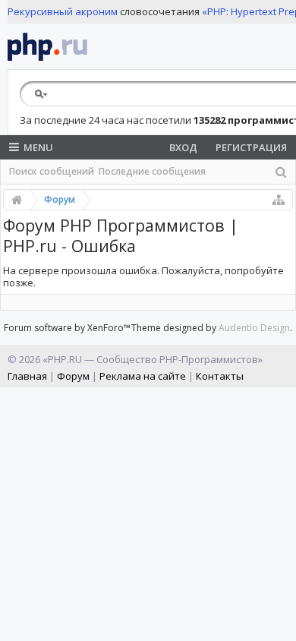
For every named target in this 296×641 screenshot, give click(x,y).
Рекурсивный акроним (63, 11)
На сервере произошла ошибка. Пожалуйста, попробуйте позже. (143, 277)
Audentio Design (254, 327)
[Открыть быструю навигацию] (278, 200)
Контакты (220, 376)
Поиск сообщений (51, 171)
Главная (27, 376)
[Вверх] (280, 623)
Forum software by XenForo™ (67, 327)
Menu (38, 147)
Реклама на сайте (142, 376)
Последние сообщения (152, 171)
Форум (73, 376)
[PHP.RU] (47, 46)
